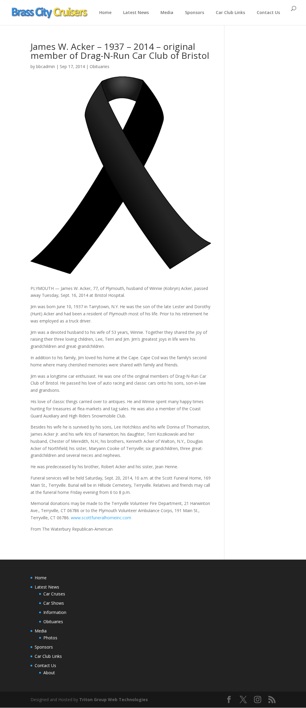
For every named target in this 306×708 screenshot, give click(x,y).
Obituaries (99, 66)
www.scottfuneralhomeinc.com (101, 517)
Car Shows (53, 603)
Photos (50, 638)
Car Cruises (54, 594)
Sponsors (194, 12)
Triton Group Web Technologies (113, 699)
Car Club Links (230, 12)
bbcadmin (45, 66)
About (49, 672)
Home (105, 12)
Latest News (136, 12)
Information (54, 612)
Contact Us (268, 12)
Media (166, 12)
